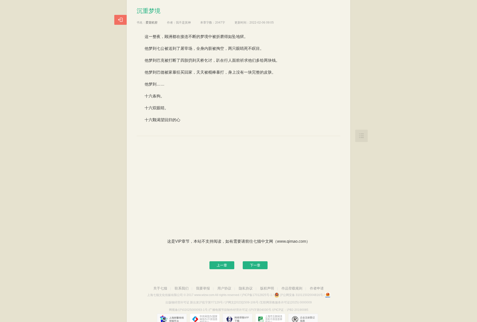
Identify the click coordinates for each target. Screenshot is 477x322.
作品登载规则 (291, 288)
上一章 (222, 265)
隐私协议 (246, 288)
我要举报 (203, 288)
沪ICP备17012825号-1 (256, 295)
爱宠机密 (152, 22)
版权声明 (267, 288)
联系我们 (182, 288)
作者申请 (317, 288)
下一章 (255, 265)
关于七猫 (160, 288)
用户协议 (224, 288)
